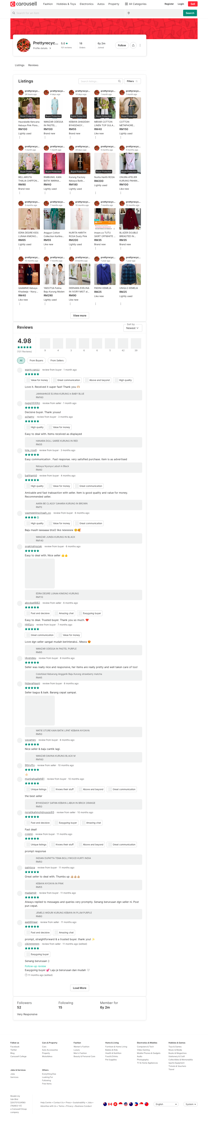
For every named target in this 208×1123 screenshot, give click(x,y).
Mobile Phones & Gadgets (148, 1053)
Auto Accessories (50, 1050)
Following (46, 1080)
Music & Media (175, 1050)
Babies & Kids (111, 1050)
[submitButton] (190, 13)
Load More (79, 988)
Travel (171, 1069)
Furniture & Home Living (116, 1046)
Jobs (12, 1074)
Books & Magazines (178, 1053)
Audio (139, 1056)
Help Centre (45, 1102)
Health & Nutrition (113, 1053)
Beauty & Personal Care (84, 1056)
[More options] (140, 45)
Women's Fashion (81, 1046)
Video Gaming (143, 1050)
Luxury (77, 1050)
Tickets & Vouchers (177, 1066)
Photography (143, 1059)
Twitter (13, 1050)
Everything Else (49, 1074)
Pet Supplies (111, 1059)
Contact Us (58, 1102)
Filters (130, 81)
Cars (44, 1046)
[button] (45, 48)
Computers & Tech (145, 1046)
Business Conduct (83, 1106)
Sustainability (79, 1102)
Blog (12, 1053)
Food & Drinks (111, 1056)
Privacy (69, 1106)
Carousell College (18, 1056)
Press (68, 1102)
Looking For (47, 1077)
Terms (61, 1106)
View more (79, 315)
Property (46, 1053)
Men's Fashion (80, 1053)
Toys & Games (175, 1046)
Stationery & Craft (177, 1056)
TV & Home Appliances (147, 1063)
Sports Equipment (176, 1063)
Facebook (15, 1046)
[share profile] (133, 45)
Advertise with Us (48, 1106)
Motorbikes (47, 1056)
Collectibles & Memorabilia (181, 1059)
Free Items (47, 1083)
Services (14, 1077)
